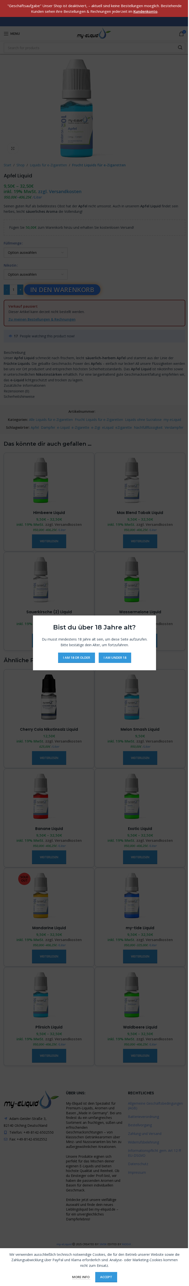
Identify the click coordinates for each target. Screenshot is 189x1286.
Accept (106, 1277)
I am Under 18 (115, 658)
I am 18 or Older (76, 658)
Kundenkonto (145, 11)
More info (81, 1277)
